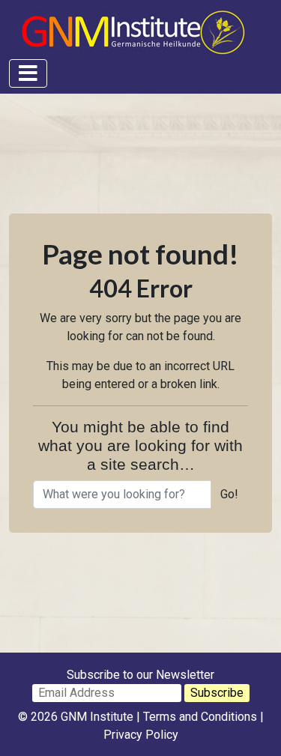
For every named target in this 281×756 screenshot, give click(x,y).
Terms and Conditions (200, 717)
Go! (229, 494)
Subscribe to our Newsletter (140, 675)
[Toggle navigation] (28, 73)
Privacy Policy (140, 735)
